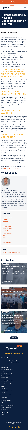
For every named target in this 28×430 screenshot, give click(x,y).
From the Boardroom (8, 230)
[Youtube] (15, 427)
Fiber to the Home (7, 228)
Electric (4, 224)
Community (5, 221)
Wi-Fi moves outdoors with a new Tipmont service (13, 267)
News (4, 235)
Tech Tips (5, 240)
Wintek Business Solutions (5, 413)
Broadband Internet (7, 217)
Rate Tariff (14, 424)
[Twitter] (12, 427)
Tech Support (4, 397)
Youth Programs (7, 242)
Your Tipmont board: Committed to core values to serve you (13, 316)
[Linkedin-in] (18, 427)
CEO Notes (5, 219)
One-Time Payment (13, 2)
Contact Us (4, 386)
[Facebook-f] (9, 427)
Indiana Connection (7, 233)
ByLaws (14, 423)
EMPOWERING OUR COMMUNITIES (14, 353)
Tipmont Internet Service (5, 402)
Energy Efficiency (7, 226)
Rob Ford (20, 252)
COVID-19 (5, 252)
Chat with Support (6, 400)
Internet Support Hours (7, 380)
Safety (4, 237)
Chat (19, 2)
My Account (5, 2)
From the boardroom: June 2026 (12, 291)
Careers (3, 416)
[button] (25, 2)
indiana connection (12, 252)
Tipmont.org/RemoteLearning (10, 168)
